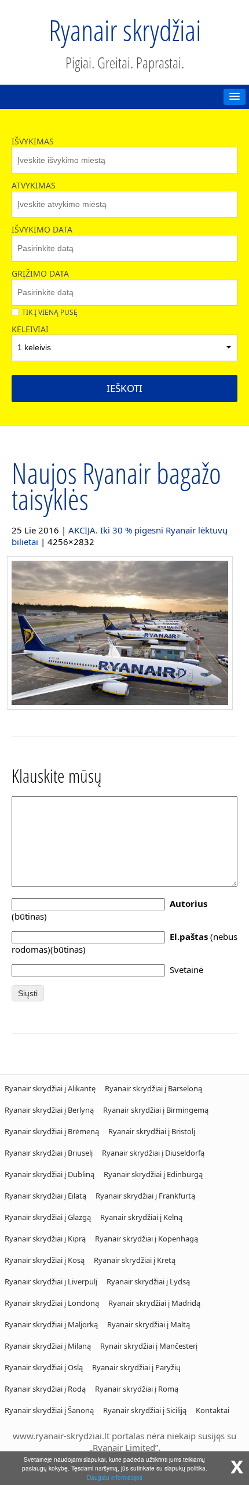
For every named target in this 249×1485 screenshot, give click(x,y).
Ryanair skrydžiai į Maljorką (51, 1324)
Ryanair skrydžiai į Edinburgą (153, 1174)
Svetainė (186, 969)
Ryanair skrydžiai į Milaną (48, 1346)
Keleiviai (30, 329)
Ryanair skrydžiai (125, 30)
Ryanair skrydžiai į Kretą (134, 1260)
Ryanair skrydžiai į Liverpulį (51, 1281)
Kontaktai (212, 1410)
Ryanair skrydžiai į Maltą (148, 1324)
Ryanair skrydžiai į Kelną (141, 1217)
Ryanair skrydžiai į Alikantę (50, 1088)
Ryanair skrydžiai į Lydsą (148, 1281)
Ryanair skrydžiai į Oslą (44, 1367)
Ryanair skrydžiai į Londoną (52, 1303)
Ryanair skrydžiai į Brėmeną (52, 1131)
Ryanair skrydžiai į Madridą (154, 1303)
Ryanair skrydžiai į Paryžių (136, 1367)
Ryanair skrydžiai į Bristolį (151, 1131)
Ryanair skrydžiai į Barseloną (153, 1088)
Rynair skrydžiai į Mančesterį (148, 1346)
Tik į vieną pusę (50, 312)
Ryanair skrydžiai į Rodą (45, 1389)
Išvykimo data (42, 229)
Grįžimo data (40, 273)
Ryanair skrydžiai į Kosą (45, 1260)
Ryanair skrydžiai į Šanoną (49, 1410)
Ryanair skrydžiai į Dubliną (49, 1174)
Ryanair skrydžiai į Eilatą (45, 1195)
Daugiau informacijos (114, 1477)
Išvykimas (33, 141)
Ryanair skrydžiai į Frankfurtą (145, 1195)
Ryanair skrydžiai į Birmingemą (155, 1110)
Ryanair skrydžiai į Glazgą (48, 1217)
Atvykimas (34, 185)
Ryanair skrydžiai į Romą (136, 1389)
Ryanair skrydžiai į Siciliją (144, 1410)
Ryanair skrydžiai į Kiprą (45, 1238)
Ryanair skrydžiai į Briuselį (49, 1153)
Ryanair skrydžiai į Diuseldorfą (153, 1153)
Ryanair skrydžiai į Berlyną (49, 1110)
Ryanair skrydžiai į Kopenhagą (146, 1238)
